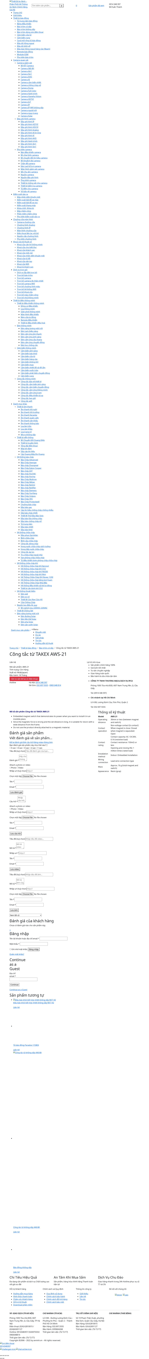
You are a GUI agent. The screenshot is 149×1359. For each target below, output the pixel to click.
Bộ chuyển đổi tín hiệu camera (34, 158)
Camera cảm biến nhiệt (31, 82)
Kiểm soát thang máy (26, 205)
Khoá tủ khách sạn (25, 267)
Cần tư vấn (24, 679)
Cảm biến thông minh (26, 348)
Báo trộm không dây (26, 29)
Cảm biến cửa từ (24, 35)
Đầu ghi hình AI (27, 135)
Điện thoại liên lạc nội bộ (28, 233)
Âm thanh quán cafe (30, 418)
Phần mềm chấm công (27, 214)
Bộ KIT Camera (27, 65)
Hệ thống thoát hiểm (26, 591)
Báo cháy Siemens (29, 490)
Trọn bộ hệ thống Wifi (26, 289)
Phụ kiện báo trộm (25, 57)
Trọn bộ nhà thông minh (28, 297)
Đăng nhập (34, 949)
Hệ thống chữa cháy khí (27, 563)
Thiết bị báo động (21, 18)
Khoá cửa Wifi (23, 264)
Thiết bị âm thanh (24, 406)
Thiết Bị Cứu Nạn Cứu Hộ (31, 599)
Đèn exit (24, 594)
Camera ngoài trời (29, 110)
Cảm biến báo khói (29, 353)
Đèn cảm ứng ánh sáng (31, 337)
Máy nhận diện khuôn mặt (28, 197)
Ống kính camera (28, 180)
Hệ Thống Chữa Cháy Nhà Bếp (34, 582)
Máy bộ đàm (26, 448)
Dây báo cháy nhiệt (29, 513)
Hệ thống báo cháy (25, 457)
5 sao (13, 748)
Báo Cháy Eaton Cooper (31, 468)
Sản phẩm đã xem (96, 5)
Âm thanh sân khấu (29, 420)
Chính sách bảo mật (55, 1302)
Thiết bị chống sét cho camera (34, 183)
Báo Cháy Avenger (29, 462)
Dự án (38, 635)
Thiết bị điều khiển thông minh (30, 303)
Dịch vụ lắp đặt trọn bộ (27, 272)
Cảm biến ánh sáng (29, 351)
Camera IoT (26, 102)
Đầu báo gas (26, 507)
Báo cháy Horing (28, 476)
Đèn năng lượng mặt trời (32, 328)
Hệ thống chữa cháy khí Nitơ (33, 574)
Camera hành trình (29, 93)
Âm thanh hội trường (30, 412)
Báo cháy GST (27, 471)
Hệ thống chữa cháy (26, 532)
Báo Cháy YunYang (29, 493)
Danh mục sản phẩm (20, 630)
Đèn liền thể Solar (28, 619)
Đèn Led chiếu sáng (29, 331)
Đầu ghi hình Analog (30, 130)
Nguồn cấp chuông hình (27, 236)
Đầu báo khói (26, 529)
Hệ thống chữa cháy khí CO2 (33, 569)
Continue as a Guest (18, 989)
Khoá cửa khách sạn (26, 250)
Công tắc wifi (26, 401)
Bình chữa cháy (27, 538)
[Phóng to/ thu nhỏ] (1, 1355)
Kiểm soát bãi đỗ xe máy (27, 200)
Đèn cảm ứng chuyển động (33, 342)
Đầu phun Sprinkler (29, 535)
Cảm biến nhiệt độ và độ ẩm (33, 367)
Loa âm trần (26, 426)
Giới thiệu (17, 15)
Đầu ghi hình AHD (28, 138)
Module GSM (22, 54)
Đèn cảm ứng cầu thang (31, 339)
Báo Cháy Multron (29, 479)
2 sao (33, 748)
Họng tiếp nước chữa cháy (32, 549)
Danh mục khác (20, 404)
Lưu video (14, 869)
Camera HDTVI (27, 99)
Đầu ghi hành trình (29, 141)
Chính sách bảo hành (55, 1296)
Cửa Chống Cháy (28, 602)
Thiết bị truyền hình (29, 443)
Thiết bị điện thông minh (24, 300)
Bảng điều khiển (24, 23)
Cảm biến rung (23, 37)
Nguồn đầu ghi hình (29, 177)
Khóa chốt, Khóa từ (25, 208)
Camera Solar (27, 116)
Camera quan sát (20, 60)
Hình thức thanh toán (22, 1296)
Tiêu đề (17, 751)
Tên (12, 781)
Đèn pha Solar (27, 622)
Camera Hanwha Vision (31, 96)
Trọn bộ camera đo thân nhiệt (30, 281)
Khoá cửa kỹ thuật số (22, 241)
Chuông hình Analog (26, 225)
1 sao (40, 748)
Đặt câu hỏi (28, 742)
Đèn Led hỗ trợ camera (31, 166)
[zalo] (126, 1294)
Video (20, 767)
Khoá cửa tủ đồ (23, 258)
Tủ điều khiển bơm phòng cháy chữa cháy (39, 560)
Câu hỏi (14, 801)
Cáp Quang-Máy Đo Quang (32, 454)
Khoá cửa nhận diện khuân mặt (31, 255)
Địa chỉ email (13, 974)
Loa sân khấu (26, 429)
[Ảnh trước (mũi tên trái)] (1, 1358)
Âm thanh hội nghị (29, 409)
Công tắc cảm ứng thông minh (34, 390)
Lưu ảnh (14, 910)
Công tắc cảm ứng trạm (31, 392)
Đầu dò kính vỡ (23, 46)
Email (13, 787)
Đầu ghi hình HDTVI (29, 124)
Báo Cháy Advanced (29, 460)
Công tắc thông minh (26, 378)
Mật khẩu (14, 944)
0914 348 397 (41, 682)
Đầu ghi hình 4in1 (28, 144)
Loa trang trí (26, 432)
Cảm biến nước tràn (29, 370)
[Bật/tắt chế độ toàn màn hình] (3, 1355)
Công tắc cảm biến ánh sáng (33, 384)
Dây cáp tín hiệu (28, 451)
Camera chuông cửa (26, 222)
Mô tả (13, 848)
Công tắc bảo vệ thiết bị (31, 381)
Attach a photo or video (20, 765)
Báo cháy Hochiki (28, 473)
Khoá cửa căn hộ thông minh (29, 244)
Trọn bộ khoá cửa (24, 292)
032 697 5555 (42, 685)
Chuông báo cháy (28, 504)
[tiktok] (118, 1294)
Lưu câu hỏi (15, 833)
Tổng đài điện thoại (29, 446)
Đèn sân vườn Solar (29, 624)
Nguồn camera (27, 174)
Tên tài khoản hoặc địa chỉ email (24, 938)
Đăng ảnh (48, 742)
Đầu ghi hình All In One (31, 132)
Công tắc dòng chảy (29, 543)
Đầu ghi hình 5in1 (28, 146)
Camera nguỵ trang (29, 113)
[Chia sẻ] (6, 1355)
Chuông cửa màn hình (23, 219)
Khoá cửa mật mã (24, 253)
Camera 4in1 (26, 71)
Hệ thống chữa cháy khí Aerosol (35, 566)
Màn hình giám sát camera (32, 169)
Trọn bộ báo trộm (25, 275)
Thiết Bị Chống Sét (25, 610)
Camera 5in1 (26, 74)
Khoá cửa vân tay (24, 261)
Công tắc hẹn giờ (28, 398)
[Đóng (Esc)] (8, 1355)
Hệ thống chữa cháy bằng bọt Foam (36, 580)
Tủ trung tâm (26, 524)
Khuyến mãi (40, 632)
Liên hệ (83, 1296)
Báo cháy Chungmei (29, 465)
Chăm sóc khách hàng (23, 1299)
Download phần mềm (22, 1305)
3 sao (26, 748)
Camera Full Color (28, 91)
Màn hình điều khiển (30, 314)
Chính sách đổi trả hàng (56, 1299)
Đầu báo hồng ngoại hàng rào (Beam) (33, 49)
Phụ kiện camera (24, 149)
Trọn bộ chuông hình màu (28, 286)
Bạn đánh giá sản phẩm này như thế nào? (28, 745)
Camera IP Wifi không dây (32, 107)
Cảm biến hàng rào (29, 359)
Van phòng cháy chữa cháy (32, 557)
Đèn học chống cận (29, 345)
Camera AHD (26, 77)
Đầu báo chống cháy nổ (31, 521)
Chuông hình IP (24, 228)
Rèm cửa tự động (28, 317)
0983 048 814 (55, 685)
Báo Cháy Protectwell (30, 501)
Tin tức (38, 640)
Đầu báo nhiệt (27, 527)
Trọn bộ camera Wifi (26, 283)
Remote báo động (25, 51)
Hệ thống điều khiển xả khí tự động (36, 585)
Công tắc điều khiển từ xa (32, 395)
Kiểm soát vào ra (20, 194)
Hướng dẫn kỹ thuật (44, 643)
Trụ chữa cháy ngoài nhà (31, 555)
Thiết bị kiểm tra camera (31, 186)
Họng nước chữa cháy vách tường (36, 546)
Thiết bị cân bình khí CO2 (32, 588)
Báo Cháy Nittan (28, 482)
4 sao (20, 748)
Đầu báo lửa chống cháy (31, 518)
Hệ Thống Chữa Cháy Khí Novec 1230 (37, 577)
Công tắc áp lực (27, 552)
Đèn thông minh (24, 325)
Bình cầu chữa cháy (29, 541)
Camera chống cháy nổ (31, 85)
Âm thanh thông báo (30, 423)
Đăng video (39, 742)
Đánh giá (14, 760)
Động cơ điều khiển (29, 306)
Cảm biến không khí (29, 362)
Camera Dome (27, 88)
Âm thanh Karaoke (29, 415)
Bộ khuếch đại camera (30, 160)
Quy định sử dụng (54, 1293)
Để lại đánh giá (16, 742)
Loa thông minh (28, 309)
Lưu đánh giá (16, 792)
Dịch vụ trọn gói (20, 269)
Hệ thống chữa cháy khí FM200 (34, 571)
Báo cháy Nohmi (28, 485)
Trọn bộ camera (24, 278)
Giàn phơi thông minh (30, 311)
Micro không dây (28, 434)
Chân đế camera (28, 163)
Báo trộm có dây (24, 26)
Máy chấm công (24, 211)
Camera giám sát (24, 63)
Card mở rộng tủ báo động (29, 40)
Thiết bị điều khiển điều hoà (33, 323)
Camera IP (25, 105)
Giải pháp (39, 637)
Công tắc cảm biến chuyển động (35, 387)
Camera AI (25, 79)
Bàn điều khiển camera (31, 152)
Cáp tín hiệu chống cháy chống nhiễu (37, 510)
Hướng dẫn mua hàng (23, 1293)
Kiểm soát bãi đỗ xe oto (27, 202)
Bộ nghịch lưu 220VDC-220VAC (34, 608)
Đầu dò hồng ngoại (25, 43)
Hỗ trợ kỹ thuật (20, 1302)
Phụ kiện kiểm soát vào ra (28, 216)
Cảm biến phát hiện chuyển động (35, 373)
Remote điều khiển (29, 320)
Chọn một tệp (16, 776)
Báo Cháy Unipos (28, 496)
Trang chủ (17, 12)
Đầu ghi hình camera (26, 119)
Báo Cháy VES (27, 499)
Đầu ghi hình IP (27, 121)
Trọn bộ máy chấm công (27, 295)
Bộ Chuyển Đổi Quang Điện (33, 440)
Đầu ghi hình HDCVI (29, 127)
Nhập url (18, 771)
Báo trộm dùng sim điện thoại (30, 32)
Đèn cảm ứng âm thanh (31, 334)
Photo (13, 767)
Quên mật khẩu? (17, 954)
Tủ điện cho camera (29, 188)
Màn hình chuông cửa (26, 230)
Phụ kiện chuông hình (26, 239)
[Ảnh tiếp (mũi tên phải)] (3, 1358)
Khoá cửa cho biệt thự (26, 247)
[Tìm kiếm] (61, 5)
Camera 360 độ (27, 68)
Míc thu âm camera (29, 172)
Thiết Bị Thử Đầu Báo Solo (32, 515)
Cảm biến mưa (27, 364)
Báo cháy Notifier (28, 487)
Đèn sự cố (25, 596)
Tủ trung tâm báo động (27, 21)
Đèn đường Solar (28, 616)
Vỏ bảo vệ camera (28, 191)
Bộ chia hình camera (30, 155)
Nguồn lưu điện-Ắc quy (27, 605)
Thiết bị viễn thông (25, 437)
